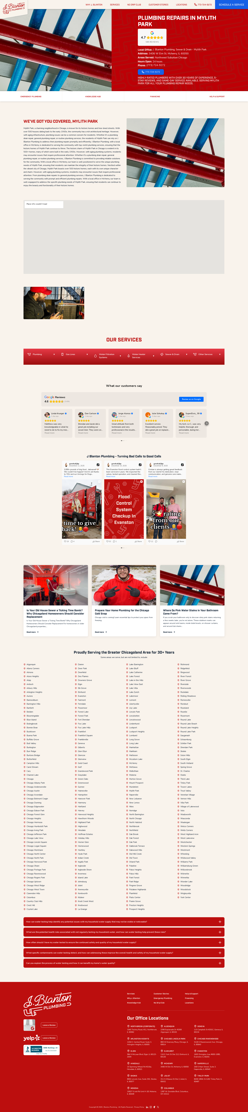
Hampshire (82, 794)
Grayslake (82, 775)
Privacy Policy (139, 1107)
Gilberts (81, 747)
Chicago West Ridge (36, 885)
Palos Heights (135, 869)
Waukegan (185, 822)
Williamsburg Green (189, 866)
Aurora (30, 696)
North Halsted (135, 822)
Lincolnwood (135, 719)
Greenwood (83, 783)
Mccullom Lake (135, 759)
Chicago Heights (34, 818)
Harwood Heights (86, 814)
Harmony (82, 802)
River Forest (185, 676)
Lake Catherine (135, 672)
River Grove (185, 680)
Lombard (133, 735)
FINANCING (155, 96)
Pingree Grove (135, 885)
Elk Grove (82, 688)
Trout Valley (185, 790)
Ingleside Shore (85, 869)
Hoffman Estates (85, 834)
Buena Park (32, 735)
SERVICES (115, 4)
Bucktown (31, 731)
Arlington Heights (34, 692)
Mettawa (133, 767)
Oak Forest (134, 838)
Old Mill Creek (135, 854)
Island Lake (83, 877)
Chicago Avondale (35, 794)
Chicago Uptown (34, 881)
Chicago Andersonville (36, 787)
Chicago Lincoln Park (174, 1038)
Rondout (184, 704)
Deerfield (82, 672)
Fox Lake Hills (84, 727)
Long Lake (133, 743)
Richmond (184, 664)
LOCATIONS (181, 4)
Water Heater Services (138, 356)
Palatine (132, 866)
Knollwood (83, 905)
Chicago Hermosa (34, 822)
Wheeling (184, 854)
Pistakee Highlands (137, 889)
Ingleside (82, 866)
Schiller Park (185, 743)
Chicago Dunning (34, 802)
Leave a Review (49, 1025)
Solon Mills (185, 755)
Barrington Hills (33, 704)
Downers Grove (85, 680)
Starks (183, 775)
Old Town (133, 858)
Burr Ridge (31, 751)
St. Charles (185, 771)
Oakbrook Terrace (137, 846)
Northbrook (134, 826)
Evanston (82, 696)
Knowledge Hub (134, 1002)
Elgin (80, 684)
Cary (29, 771)
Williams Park (186, 862)
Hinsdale (82, 830)
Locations (189, 1002)
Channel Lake (32, 775)
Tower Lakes (186, 787)
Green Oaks (83, 779)
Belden (30, 712)
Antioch (30, 684)
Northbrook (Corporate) (143, 1026)
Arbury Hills (32, 688)
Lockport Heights (137, 731)
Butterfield (31, 759)
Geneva (81, 743)
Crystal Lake (32, 909)
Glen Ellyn (82, 751)
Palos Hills (133, 873)
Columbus (31, 897)
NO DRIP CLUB (134, 4)
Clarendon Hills (33, 893)
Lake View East (136, 684)
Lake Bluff (133, 668)
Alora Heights (33, 676)
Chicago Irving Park (35, 830)
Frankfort (82, 731)
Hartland (82, 806)
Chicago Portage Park (36, 869)
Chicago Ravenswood (36, 873)
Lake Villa (133, 688)
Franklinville (83, 739)
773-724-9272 (205, 4)
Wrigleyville (185, 893)
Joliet (80, 885)
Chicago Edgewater (35, 806)
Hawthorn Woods (86, 818)
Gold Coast (83, 763)
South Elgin (185, 759)
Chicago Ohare (33, 866)
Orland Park (134, 862)
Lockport (133, 727)
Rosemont (185, 716)
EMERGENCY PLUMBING (31, 96)
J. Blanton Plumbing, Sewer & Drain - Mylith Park (179, 49)
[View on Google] (47, 414)
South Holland (186, 763)
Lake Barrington (136, 664)
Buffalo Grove (33, 739)
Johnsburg (82, 881)
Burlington (31, 747)
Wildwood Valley (188, 858)
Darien (81, 664)
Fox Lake (82, 723)
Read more (31, 632)
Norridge (133, 810)
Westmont (185, 850)
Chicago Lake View (35, 838)
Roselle (183, 712)
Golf (80, 767)
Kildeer (81, 897)
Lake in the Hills (136, 680)
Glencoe (81, 755)
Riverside (184, 684)
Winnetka (184, 877)
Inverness (82, 873)
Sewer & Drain (172, 354)
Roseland (184, 708)
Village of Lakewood (189, 806)
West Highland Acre (189, 834)
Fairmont (82, 700)
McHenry (133, 763)
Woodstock (185, 889)
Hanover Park (84, 798)
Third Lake (185, 779)
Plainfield (133, 893)
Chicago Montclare (35, 850)
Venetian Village (187, 794)
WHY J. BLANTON (94, 4)
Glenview (82, 759)
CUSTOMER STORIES (158, 4)
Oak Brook (133, 834)
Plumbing (37, 354)
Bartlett (30, 708)
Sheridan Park (186, 747)
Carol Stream (32, 767)
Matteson (133, 755)
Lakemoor (133, 696)
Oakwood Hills (135, 850)
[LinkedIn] (147, 1107)
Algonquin (31, 664)
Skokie (183, 751)
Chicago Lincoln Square (37, 842)
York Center (185, 897)
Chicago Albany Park (36, 783)
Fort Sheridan (84, 719)
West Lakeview (187, 838)
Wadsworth (185, 814)
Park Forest (134, 877)
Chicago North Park (35, 858)
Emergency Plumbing (163, 998)
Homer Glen (83, 842)
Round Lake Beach (188, 723)
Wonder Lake (186, 881)
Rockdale (184, 692)
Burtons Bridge (33, 755)
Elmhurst (82, 692)
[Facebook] (154, 1107)
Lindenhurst (134, 723)
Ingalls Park (83, 862)
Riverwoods (185, 688)
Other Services (205, 354)
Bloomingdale (33, 716)
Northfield (133, 830)
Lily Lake (133, 708)
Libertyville (134, 704)
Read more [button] (50, 432)
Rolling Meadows (188, 696)
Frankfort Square (85, 735)
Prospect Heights (137, 909)
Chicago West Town (35, 889)
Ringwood (184, 672)
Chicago (30, 779)
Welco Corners (186, 826)
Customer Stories (161, 993)
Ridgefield (184, 668)
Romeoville (185, 700)
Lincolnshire (134, 716)
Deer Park (82, 668)
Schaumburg (185, 739)
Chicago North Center (36, 854)
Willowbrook (186, 869)
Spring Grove (186, 767)
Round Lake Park (187, 731)
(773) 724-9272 (155, 65)
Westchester (186, 842)
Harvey (81, 810)
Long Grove (134, 739)
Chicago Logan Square (36, 846)
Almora (30, 672)
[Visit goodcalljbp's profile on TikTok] (66, 465)
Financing (189, 998)
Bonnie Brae (32, 727)
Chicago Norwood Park (37, 862)
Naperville (133, 794)
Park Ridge (134, 881)
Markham (133, 751)
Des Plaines (83, 676)
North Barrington (136, 814)
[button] (231, 4)
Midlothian (133, 771)
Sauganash (185, 735)
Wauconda (185, 818)
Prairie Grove (135, 901)
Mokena (132, 775)
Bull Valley (31, 743)
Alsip (29, 680)
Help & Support (191, 993)
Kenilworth (83, 893)
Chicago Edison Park (35, 810)
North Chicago (135, 818)
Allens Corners (33, 668)
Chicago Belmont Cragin (37, 798)
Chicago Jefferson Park (37, 834)
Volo (182, 810)
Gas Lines (70, 354)
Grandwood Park (85, 771)
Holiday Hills (83, 838)
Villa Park (184, 802)
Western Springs (187, 846)
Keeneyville (83, 889)
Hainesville (83, 790)
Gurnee (81, 787)
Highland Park (84, 822)
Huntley (81, 850)
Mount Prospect (136, 783)
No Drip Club (159, 1002)
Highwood (82, 826)
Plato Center (134, 897)
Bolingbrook (32, 723)
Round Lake (185, 719)
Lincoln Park (134, 712)
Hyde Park (82, 854)
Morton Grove (135, 779)
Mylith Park (134, 790)
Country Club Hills (34, 901)
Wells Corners (186, 830)
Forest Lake (83, 712)
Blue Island (31, 719)
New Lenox (134, 802)
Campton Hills (33, 763)
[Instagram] (151, 1107)
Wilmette (184, 873)
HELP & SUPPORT (217, 96)
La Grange (82, 909)
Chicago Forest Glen (36, 814)
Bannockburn (32, 700)
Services (131, 993)
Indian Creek (83, 858)
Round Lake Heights (189, 727)
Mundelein (133, 787)
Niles (131, 806)
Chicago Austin (33, 790)
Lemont (132, 700)
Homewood (83, 846)
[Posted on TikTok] (98, 464)
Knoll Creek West (86, 901)
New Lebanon (135, 798)
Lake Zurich (134, 692)
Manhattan (134, 747)
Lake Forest (134, 676)
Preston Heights (136, 905)
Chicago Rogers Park (36, 877)
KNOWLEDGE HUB (93, 96)
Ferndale (82, 704)
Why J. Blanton (133, 998)
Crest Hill (31, 905)
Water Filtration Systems (106, 356)
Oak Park (133, 842)
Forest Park (83, 716)
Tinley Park (185, 783)
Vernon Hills (185, 798)
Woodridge (185, 885)
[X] (158, 1107)
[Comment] (155, 541)
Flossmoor (82, 708)
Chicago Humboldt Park (37, 826)
